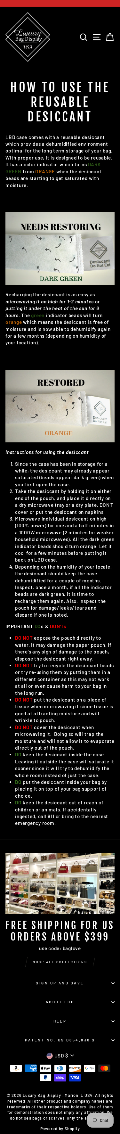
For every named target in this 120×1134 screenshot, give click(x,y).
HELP (60, 1021)
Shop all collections (60, 962)
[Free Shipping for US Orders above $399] (60, 883)
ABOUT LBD (60, 1002)
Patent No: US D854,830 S (60, 1040)
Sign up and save (60, 983)
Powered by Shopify (60, 1128)
